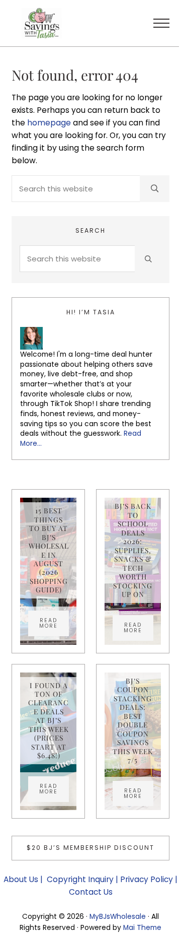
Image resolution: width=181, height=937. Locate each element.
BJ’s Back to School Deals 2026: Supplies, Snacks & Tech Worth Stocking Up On (132, 550)
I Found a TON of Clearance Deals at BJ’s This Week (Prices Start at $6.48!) (48, 720)
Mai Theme (142, 927)
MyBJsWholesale (117, 916)
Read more (54, 623)
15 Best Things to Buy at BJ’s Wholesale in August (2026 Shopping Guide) (49, 550)
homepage (49, 122)
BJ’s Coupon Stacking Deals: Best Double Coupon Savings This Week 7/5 (133, 720)
